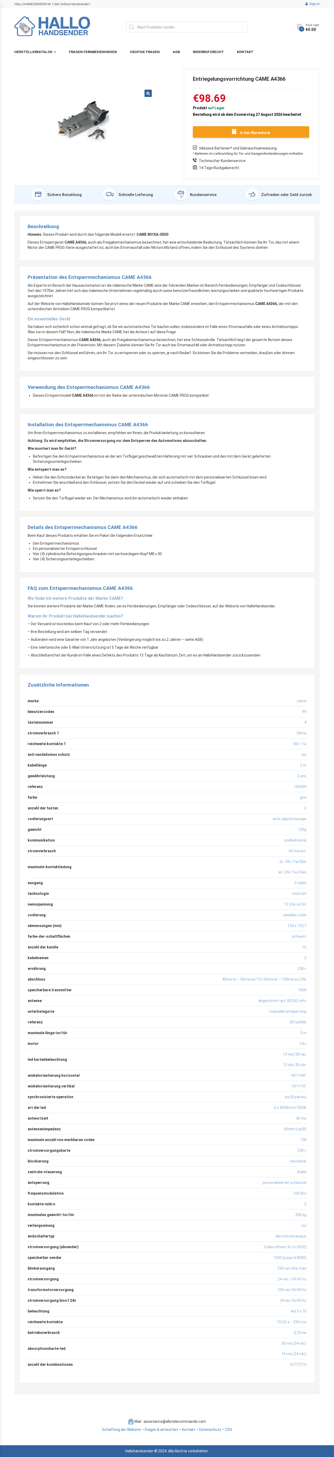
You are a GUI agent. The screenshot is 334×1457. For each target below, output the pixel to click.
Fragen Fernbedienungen (93, 52)
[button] (148, 93)
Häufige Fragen (145, 52)
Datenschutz (210, 1429)
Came (301, 701)
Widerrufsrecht (208, 52)
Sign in (314, 4)
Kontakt (245, 52)
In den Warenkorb (255, 133)
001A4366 (298, 1022)
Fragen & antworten (161, 1429)
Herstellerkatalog (33, 52)
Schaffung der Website (121, 1429)
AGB (176, 52)
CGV (228, 1429)
